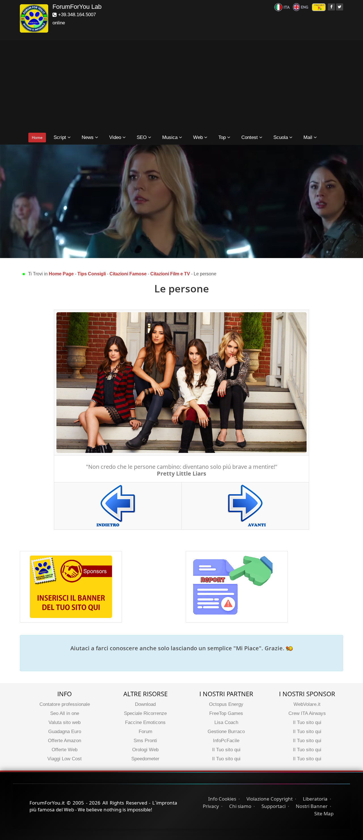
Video (116, 137)
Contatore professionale (64, 704)
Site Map (324, 813)
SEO (142, 137)
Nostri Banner (312, 806)
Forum (145, 731)
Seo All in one (64, 713)
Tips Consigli (91, 273)
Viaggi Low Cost (64, 758)
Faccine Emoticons (145, 722)
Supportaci (273, 806)
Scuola (281, 137)
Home (37, 137)
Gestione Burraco (226, 731)
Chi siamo (240, 806)
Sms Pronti (145, 740)
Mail (308, 137)
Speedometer (145, 758)
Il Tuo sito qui (226, 749)
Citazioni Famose (128, 273)
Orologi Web (145, 749)
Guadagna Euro (64, 731)
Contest (250, 137)
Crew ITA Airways (307, 713)
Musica (170, 137)
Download (145, 704)
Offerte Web (64, 749)
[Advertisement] (181, 86)
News (88, 137)
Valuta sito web (64, 722)
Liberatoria (315, 798)
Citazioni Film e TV (170, 273)
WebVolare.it (307, 704)
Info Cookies (222, 798)
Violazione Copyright (269, 798)
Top (222, 137)
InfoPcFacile (226, 740)
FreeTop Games (226, 713)
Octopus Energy (226, 704)
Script (60, 137)
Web (198, 137)
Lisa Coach (226, 722)
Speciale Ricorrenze (145, 713)
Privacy (211, 806)
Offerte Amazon (64, 740)
